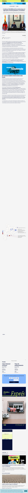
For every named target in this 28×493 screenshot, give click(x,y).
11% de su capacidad (14, 83)
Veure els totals (14, 360)
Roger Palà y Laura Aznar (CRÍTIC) (7, 488)
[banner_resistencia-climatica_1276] (14, 3)
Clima (17, 6)
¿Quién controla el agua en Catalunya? (10, 484)
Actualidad (12, 6)
